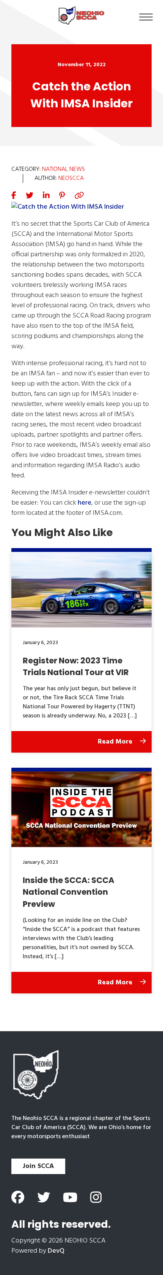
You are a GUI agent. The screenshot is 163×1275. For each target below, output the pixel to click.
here (84, 502)
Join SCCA (38, 1166)
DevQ (56, 1251)
